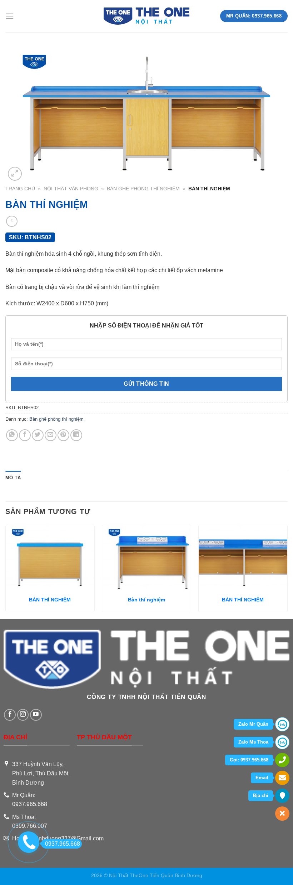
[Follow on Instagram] (23, 715)
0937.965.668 (62, 844)
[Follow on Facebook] (10, 715)
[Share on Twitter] (38, 435)
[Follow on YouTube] (36, 715)
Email (261, 777)
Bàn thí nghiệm (146, 599)
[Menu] (9, 16)
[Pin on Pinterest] (63, 435)
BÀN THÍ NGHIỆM (50, 599)
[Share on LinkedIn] (76, 435)
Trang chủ (20, 188)
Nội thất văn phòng (71, 188)
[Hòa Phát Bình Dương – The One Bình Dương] (146, 16)
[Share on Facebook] (25, 435)
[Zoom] (15, 174)
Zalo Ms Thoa (253, 742)
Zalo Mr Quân (253, 724)
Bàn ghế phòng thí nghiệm (143, 188)
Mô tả (13, 477)
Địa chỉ (260, 795)
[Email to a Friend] (50, 435)
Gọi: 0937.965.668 (249, 759)
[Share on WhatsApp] (12, 435)
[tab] (13, 478)
